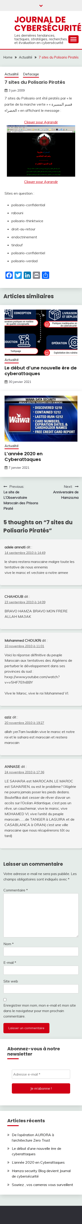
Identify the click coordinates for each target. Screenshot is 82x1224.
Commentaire (15, 890)
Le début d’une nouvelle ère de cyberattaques (41, 371)
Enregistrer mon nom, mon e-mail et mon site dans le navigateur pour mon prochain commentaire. (39, 1010)
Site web (10, 981)
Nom (8, 944)
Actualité (12, 74)
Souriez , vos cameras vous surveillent (42, 1184)
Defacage (31, 74)
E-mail (9, 962)
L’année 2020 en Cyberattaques (24, 456)
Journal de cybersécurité (48, 24)
